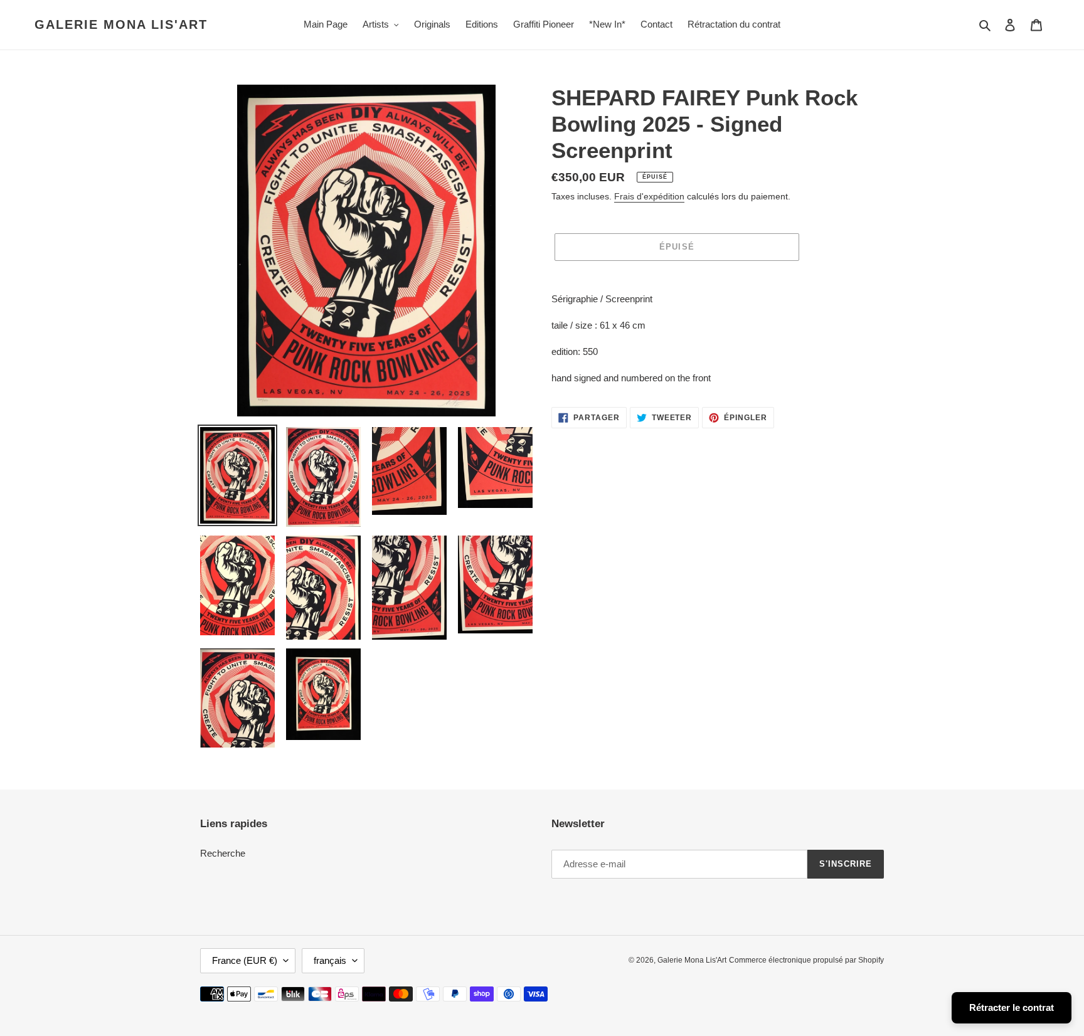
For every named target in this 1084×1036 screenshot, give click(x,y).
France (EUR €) (244, 960)
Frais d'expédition (649, 196)
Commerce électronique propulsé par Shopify (806, 960)
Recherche (222, 853)
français (330, 960)
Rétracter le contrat (1011, 1007)
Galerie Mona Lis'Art (121, 24)
